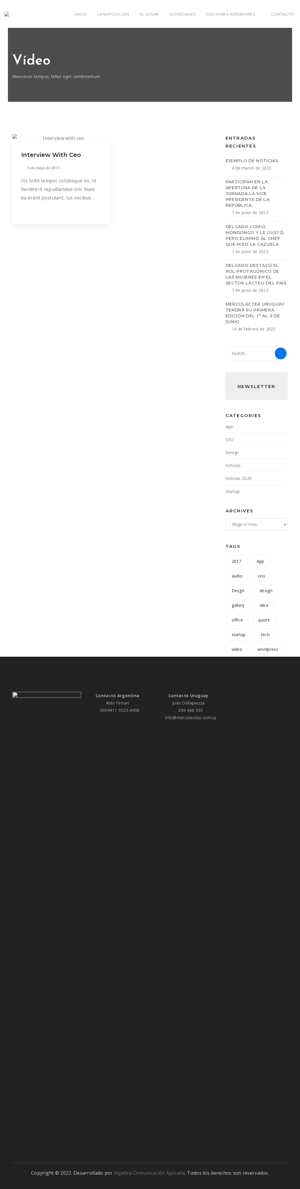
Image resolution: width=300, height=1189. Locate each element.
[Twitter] (267, 695)
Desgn (238, 590)
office (237, 620)
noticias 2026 (239, 478)
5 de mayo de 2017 (44, 167)
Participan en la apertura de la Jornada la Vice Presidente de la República (248, 193)
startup (239, 634)
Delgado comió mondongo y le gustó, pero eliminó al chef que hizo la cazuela (255, 235)
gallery (238, 605)
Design (232, 452)
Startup (233, 491)
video (237, 649)
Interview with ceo (51, 154)
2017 (236, 561)
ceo (261, 576)
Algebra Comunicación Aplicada (149, 1173)
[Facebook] (257, 695)
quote (264, 620)
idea (264, 605)
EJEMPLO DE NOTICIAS (252, 160)
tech (265, 634)
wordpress (268, 649)
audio (237, 576)
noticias (233, 465)
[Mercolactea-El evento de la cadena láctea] (8, 14)
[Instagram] (277, 695)
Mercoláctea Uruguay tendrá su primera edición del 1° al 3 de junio (255, 313)
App (229, 426)
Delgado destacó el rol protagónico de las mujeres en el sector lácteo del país (256, 274)
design (266, 590)
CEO (230, 439)
